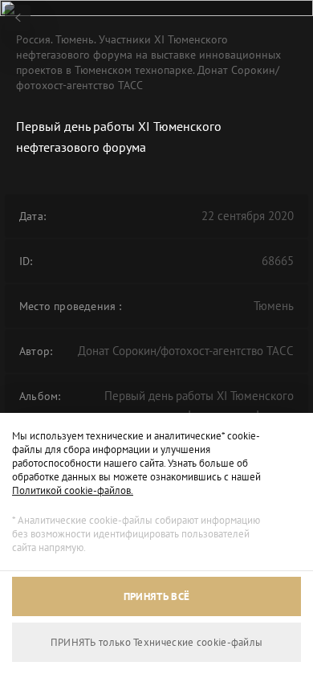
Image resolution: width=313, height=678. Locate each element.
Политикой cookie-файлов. (72, 490)
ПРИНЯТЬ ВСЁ (156, 596)
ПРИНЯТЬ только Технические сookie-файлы (157, 642)
